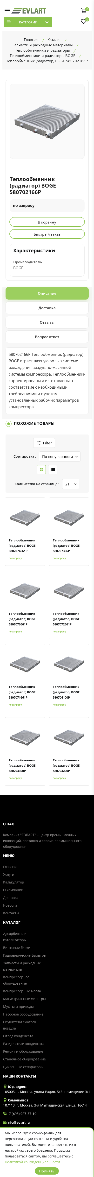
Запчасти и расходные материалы (22, 966)
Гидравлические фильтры (25, 955)
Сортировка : (24, 456)
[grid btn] (41, 469)
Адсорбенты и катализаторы (15, 936)
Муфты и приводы (18, 1006)
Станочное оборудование (24, 1059)
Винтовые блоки (16, 947)
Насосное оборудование (23, 1014)
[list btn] (52, 469)
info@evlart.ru (18, 1122)
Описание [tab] (47, 293)
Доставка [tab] (47, 307)
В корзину (47, 222)
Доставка (10, 897)
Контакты (11, 913)
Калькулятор (13, 882)
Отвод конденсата (18, 1036)
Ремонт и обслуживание (23, 1051)
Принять (46, 1171)
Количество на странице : (37, 484)
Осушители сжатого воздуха (19, 1025)
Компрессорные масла (22, 991)
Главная (10, 866)
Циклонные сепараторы (23, 1067)
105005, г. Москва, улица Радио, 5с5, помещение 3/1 (46, 1091)
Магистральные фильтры (24, 998)
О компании (13, 890)
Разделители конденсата (23, 1043)
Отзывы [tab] (47, 322)
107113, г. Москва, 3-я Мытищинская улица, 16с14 (45, 1105)
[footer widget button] (47, 824)
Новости (10, 905)
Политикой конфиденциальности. (33, 1162)
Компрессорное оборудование (16, 980)
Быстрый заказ (47, 234)
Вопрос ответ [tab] (47, 336)
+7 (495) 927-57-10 (21, 1113)
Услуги (8, 874)
